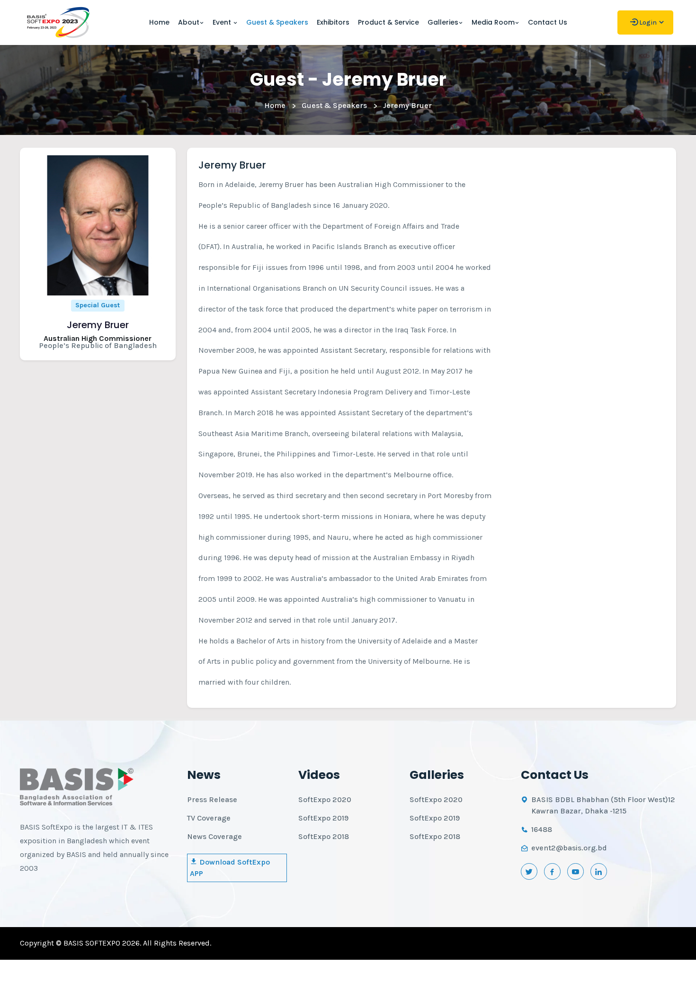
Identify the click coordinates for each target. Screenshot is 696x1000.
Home (159, 22)
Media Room (493, 22)
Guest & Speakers (277, 22)
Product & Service (388, 22)
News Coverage (214, 836)
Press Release (212, 799)
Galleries (443, 22)
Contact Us (547, 22)
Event (223, 22)
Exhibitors (333, 22)
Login (648, 22)
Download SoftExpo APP (230, 867)
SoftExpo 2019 (323, 817)
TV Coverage (209, 817)
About (188, 22)
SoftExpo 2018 (323, 836)
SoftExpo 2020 (324, 799)
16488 (541, 829)
